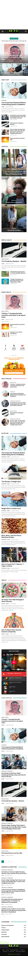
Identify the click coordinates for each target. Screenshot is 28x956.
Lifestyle (13, 169)
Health (3, 603)
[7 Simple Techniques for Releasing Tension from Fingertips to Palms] (5, 281)
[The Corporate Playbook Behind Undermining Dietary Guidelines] (11, 69)
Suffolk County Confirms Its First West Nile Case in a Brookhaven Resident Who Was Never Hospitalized (13, 910)
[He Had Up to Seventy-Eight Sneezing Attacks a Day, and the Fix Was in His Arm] (5, 117)
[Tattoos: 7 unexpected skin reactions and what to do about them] (14, 53)
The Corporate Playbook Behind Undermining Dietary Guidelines (13, 103)
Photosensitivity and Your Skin (11, 853)
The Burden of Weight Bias (11, 481)
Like (5, 344)
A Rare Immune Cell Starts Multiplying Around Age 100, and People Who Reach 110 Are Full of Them (13, 891)
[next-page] (5, 235)
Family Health (4, 53)
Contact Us (22, 950)
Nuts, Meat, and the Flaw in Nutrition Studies (11, 536)
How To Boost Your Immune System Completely (11, 631)
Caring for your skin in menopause (16, 332)
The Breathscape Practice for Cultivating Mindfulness (18, 272)
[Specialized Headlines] (14, 218)
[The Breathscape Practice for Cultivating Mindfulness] (5, 274)
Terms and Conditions (20, 951)
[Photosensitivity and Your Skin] (5, 139)
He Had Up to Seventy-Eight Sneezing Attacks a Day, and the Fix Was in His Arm (18, 117)
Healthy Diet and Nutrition (14, 202)
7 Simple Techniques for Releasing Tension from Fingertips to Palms (16, 281)
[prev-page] (2, 235)
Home (3, 950)
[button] (2, 31)
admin (2, 106)
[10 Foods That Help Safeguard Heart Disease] (14, 590)
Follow (14, 344)
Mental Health (5, 259)
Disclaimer (5, 951)
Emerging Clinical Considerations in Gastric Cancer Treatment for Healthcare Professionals (12, 901)
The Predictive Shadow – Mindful (13, 261)
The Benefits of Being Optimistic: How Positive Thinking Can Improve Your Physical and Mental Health (14, 173)
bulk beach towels (4, 942)
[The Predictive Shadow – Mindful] (5, 124)
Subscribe (22, 344)
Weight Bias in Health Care (11, 508)
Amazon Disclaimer (14, 950)
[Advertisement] (14, 15)
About (7, 950)
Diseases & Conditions (15, 401)
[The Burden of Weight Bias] (14, 472)
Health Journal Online (13, 954)
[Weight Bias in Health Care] (14, 498)
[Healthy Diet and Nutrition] (14, 190)
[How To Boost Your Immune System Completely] (14, 620)
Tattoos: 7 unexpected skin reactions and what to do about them (13, 315)
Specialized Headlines (14, 230)
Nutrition (3, 100)
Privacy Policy (11, 951)
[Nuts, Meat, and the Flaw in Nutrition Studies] (14, 525)
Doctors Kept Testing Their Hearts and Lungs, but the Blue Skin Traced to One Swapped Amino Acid (17, 131)
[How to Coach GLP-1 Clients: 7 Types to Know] (14, 554)
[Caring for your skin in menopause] (5, 334)
